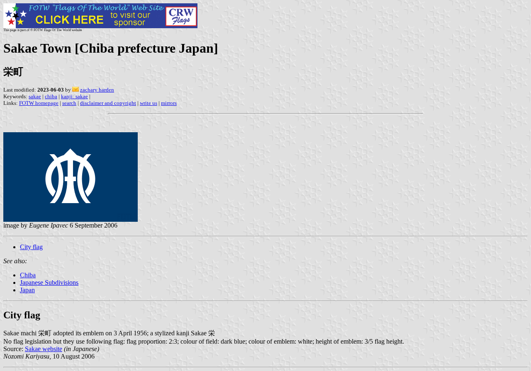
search (69, 103)
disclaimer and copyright (108, 103)
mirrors (169, 103)
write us (148, 103)
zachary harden (97, 90)
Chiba (28, 275)
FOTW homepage (38, 103)
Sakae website (43, 348)
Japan (27, 289)
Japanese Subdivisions (49, 282)
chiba (51, 96)
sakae (35, 96)
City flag (31, 246)
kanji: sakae (74, 96)
